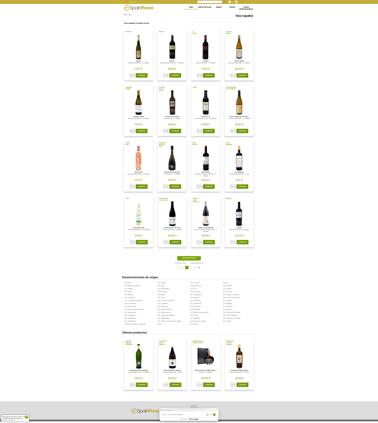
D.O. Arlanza (227, 292)
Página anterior (180, 263)
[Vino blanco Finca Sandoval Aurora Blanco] (239, 115)
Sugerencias (194, 407)
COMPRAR (141, 75)
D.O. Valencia (195, 318)
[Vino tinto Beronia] (172, 59)
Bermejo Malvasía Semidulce (129, 342)
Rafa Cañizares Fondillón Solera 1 (198, 342)
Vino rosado (194, 283)
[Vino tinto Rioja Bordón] (205, 170)
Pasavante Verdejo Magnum (229, 342)
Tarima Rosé (127, 143)
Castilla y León (195, 286)
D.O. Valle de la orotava (232, 318)
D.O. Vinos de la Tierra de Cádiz (169, 321)
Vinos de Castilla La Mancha (135, 324)
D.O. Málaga (227, 303)
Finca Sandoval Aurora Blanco (231, 88)
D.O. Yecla (227, 321)
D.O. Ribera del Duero (132, 286)
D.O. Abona (227, 289)
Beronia (161, 31)
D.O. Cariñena (130, 297)
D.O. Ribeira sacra (163, 312)
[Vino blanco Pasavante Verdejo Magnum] (239, 368)
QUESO (232, 7)
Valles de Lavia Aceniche (196, 199)
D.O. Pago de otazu (164, 309)
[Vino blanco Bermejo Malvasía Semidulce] (138, 368)
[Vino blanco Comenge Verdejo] (138, 115)
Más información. (10, 420)
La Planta (195, 32)
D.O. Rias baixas (130, 312)
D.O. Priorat (227, 309)
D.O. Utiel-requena (230, 315)
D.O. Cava (161, 297)
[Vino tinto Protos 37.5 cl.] (205, 115)
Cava (225, 283)
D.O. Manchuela (130, 306)
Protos (195, 87)
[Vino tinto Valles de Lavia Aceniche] (206, 226)
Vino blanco (161, 283)
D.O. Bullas (161, 295)
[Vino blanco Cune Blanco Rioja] (138, 226)
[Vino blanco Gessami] (138, 59)
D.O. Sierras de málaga (231, 312)
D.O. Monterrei (162, 306)
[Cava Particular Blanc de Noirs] (172, 170)
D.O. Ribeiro (227, 286)
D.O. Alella (128, 292)
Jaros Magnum (229, 143)
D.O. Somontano (163, 289)
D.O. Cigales (194, 297)
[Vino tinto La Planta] (205, 59)
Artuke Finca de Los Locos (163, 199)
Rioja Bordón (195, 143)
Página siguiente (197, 263)
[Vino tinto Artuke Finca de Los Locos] (172, 226)
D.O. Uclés (194, 315)
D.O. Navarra (228, 306)
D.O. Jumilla (227, 300)
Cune (127, 198)
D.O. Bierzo (129, 295)
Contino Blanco (229, 32)
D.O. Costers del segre (165, 300)
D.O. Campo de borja (231, 295)
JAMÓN (219, 7)
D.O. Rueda (129, 289)
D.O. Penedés (195, 309)
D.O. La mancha (130, 303)
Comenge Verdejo (128, 88)
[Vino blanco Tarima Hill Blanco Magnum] (172, 368)
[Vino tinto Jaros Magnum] (239, 170)
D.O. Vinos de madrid (198, 321)
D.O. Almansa (195, 292)
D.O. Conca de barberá (231, 297)
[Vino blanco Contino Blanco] (239, 59)
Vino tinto (128, 283)
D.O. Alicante (162, 292)
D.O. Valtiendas (130, 321)
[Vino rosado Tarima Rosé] (138, 170)
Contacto (193, 405)
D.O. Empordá (195, 300)
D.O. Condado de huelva (134, 300)
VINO (191, 7)
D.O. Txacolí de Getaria (165, 315)
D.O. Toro (193, 289)
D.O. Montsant (195, 306)
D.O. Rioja (160, 286)
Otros (159, 324)
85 (199, 267)
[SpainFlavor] (125, 14)
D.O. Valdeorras (130, 318)
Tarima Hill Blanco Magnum (162, 342)
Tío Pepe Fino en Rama (162, 88)
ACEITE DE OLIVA (204, 7)
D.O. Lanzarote (195, 303)
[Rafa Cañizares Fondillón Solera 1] (206, 368)
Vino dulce (194, 324)
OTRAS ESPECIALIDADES (246, 8)
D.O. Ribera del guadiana (199, 312)
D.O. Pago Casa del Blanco (134, 309)
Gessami (128, 31)
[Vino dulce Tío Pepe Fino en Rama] (172, 115)
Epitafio (229, 198)
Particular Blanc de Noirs (162, 144)
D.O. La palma (162, 303)
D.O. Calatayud (195, 295)
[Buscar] (224, 2)
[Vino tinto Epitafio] (239, 226)
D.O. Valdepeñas (163, 318)
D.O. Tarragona (130, 315)
